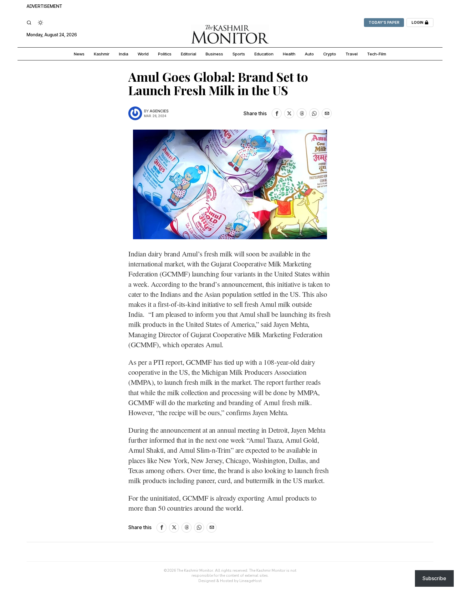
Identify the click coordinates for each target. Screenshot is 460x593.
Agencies (159, 111)
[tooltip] (277, 113)
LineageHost (250, 580)
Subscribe (434, 578)
